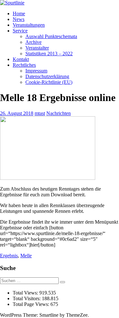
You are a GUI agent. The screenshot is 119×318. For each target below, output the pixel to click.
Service (20, 30)
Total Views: (26, 292)
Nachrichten (58, 113)
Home (19, 13)
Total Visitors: (27, 298)
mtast (40, 113)
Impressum (36, 70)
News (18, 19)
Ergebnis (9, 255)
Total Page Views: (31, 304)
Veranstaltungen (29, 25)
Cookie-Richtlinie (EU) (48, 82)
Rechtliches (24, 65)
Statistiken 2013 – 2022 (49, 53)
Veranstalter (37, 48)
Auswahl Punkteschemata (51, 36)
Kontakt (21, 59)
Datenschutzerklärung (47, 76)
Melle (26, 255)
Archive (33, 42)
